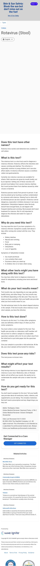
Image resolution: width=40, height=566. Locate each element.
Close (33, 4)
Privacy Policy (23, 552)
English (7, 39)
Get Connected (20, 443)
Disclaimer (31, 552)
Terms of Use (13, 552)
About (6, 552)
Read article (20, 464)
